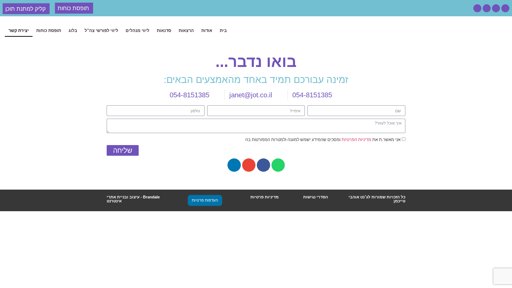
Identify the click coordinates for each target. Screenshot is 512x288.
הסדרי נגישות (315, 197)
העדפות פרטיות (205, 200)
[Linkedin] (477, 8)
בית (223, 30)
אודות (206, 30)
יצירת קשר (19, 30)
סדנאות (164, 30)
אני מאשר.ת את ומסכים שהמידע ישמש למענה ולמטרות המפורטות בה (323, 139)
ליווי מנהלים (137, 30)
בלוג (73, 30)
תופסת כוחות (48, 30)
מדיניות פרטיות (264, 197)
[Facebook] (496, 8)
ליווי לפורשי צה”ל (101, 30)
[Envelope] (487, 8)
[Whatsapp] (505, 8)
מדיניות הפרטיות (356, 139)
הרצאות (186, 30)
